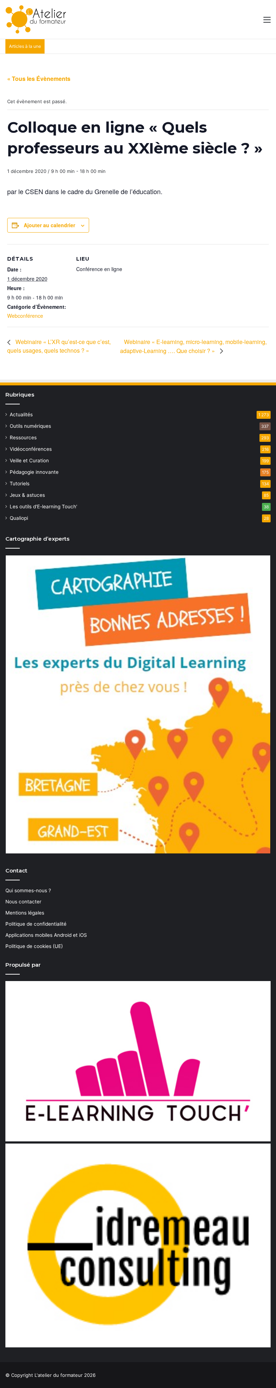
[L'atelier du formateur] (35, 19)
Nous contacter (23, 901)
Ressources (23, 437)
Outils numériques (30, 426)
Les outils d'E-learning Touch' (43, 506)
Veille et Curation (29, 460)
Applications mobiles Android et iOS (46, 935)
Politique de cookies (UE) (34, 946)
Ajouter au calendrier (49, 225)
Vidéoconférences (31, 449)
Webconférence (25, 315)
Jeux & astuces (27, 495)
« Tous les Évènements (38, 78)
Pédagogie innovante (34, 472)
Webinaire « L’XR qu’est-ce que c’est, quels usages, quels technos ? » (59, 346)
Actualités (21, 414)
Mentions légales (24, 913)
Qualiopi (19, 518)
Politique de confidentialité (35, 924)
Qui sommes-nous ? (28, 890)
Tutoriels (19, 483)
